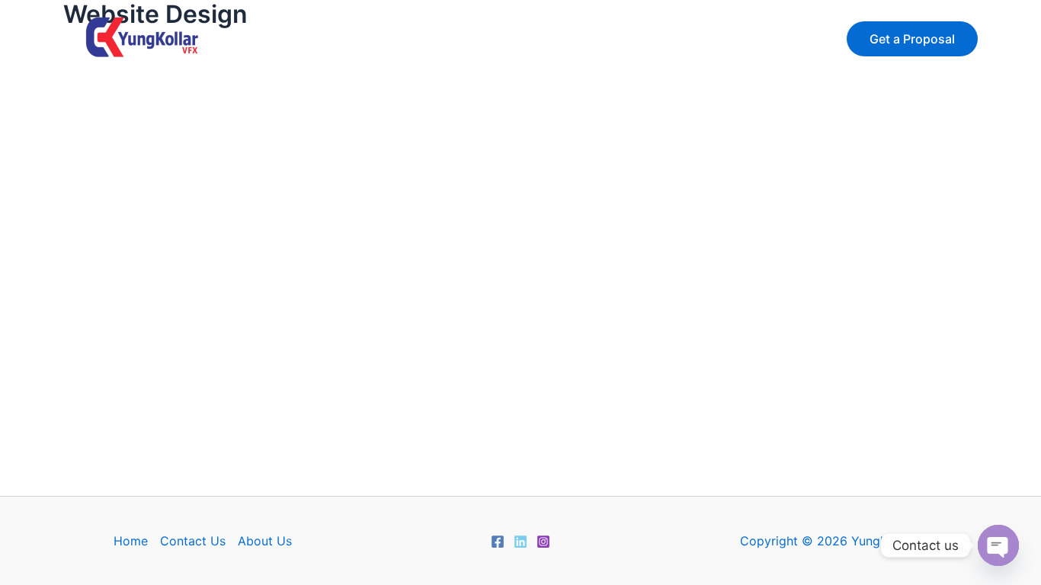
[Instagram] (543, 541)
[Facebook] (497, 541)
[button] (912, 38)
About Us (466, 38)
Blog (669, 38)
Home (376, 38)
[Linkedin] (520, 541)
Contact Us (577, 38)
